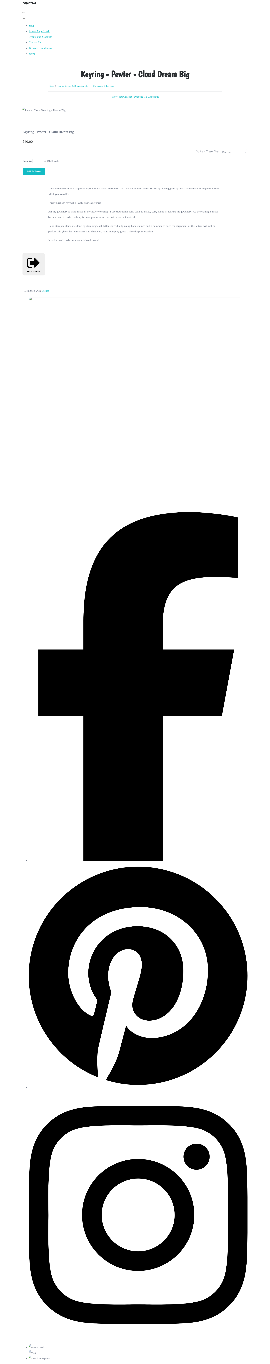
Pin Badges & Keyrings (103, 86)
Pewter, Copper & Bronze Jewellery (74, 86)
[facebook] (138, 860)
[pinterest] (138, 1087)
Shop (32, 25)
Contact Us (35, 42)
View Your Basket (122, 96)
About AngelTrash (39, 31)
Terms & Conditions (40, 48)
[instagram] (138, 1338)
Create (45, 290)
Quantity (26, 161)
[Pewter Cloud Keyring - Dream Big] (28, 121)
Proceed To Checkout (146, 96)
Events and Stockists (40, 36)
